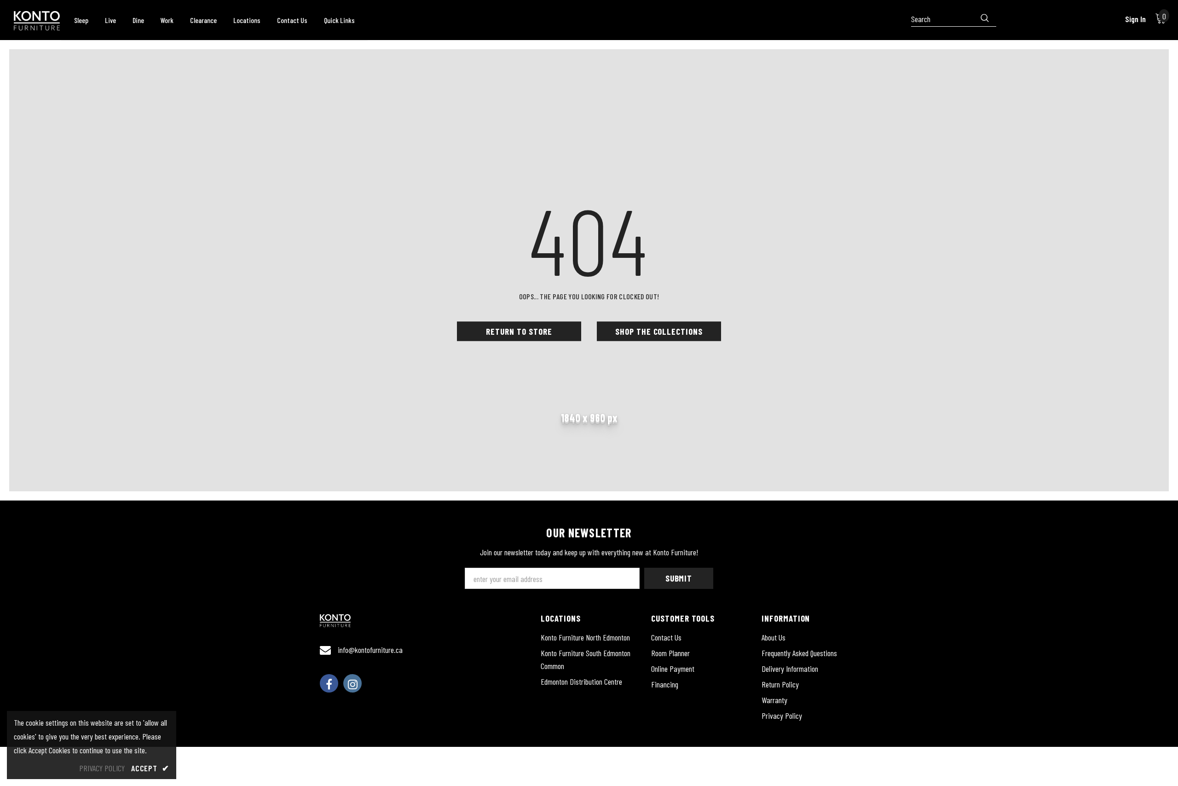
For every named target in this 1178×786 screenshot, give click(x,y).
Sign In (1135, 19)
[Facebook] (329, 683)
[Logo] (37, 20)
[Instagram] (352, 683)
